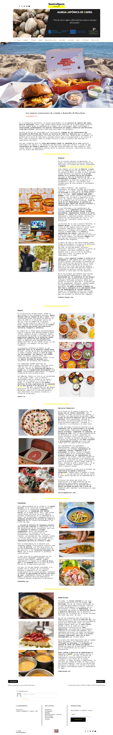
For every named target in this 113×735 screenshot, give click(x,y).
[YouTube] (29, 6)
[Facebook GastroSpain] (19, 6)
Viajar (47, 719)
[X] (22, 6)
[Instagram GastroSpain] (24, 6)
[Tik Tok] (27, 6)
